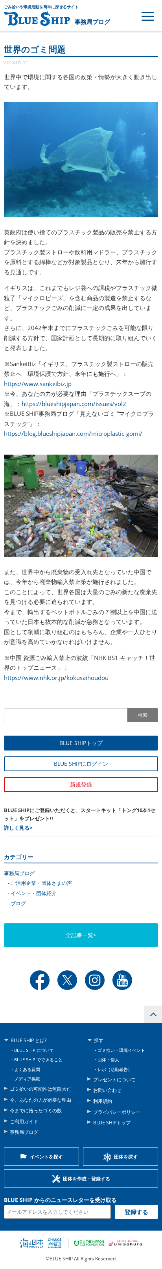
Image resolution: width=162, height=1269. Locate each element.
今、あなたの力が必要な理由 (40, 1100)
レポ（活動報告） (115, 1069)
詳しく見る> (18, 827)
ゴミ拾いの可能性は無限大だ (40, 1089)
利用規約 (102, 1101)
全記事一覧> (81, 935)
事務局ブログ (92, 21)
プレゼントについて (114, 1079)
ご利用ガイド (24, 1121)
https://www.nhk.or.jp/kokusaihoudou (56, 678)
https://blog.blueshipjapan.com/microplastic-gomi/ (73, 433)
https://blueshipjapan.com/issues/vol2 (74, 404)
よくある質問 (27, 1069)
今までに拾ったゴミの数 (36, 1110)
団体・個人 (108, 1059)
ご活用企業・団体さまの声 (41, 882)
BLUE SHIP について (34, 1050)
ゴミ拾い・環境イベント (121, 1050)
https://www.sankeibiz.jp (38, 384)
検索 (142, 715)
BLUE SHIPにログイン (81, 763)
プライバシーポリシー (116, 1112)
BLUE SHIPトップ (81, 743)
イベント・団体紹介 (34, 893)
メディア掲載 (27, 1079)
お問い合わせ (107, 1090)
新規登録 (81, 784)
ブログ (18, 903)
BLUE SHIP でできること (38, 1059)
